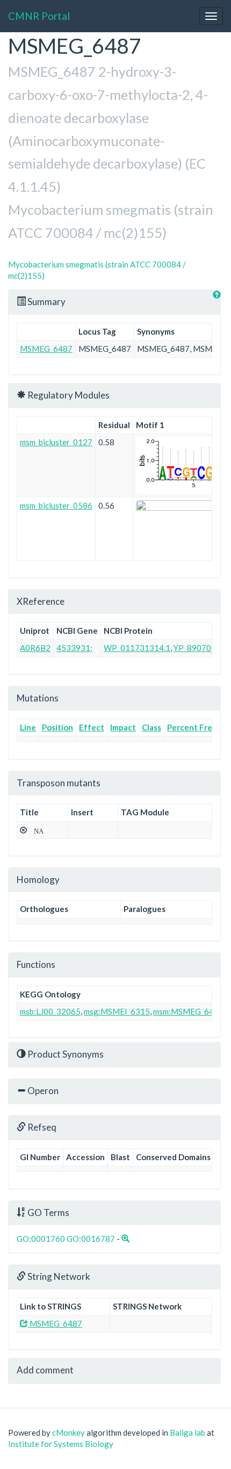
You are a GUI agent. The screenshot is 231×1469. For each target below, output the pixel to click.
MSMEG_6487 (46, 348)
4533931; (74, 648)
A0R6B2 (35, 648)
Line (28, 727)
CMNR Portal (39, 16)
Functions (36, 964)
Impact (123, 727)
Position (57, 727)
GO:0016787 (91, 1238)
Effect (91, 727)
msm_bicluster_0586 (56, 505)
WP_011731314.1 (137, 648)
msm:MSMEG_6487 (188, 1011)
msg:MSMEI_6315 (117, 1011)
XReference (40, 601)
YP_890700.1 (198, 648)
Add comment (45, 1370)
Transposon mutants (58, 782)
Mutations (38, 698)
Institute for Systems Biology (60, 1444)
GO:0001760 (41, 1238)
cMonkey (68, 1432)
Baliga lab (187, 1432)
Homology (38, 879)
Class (151, 727)
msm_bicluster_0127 (56, 442)
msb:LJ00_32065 (50, 1011)
